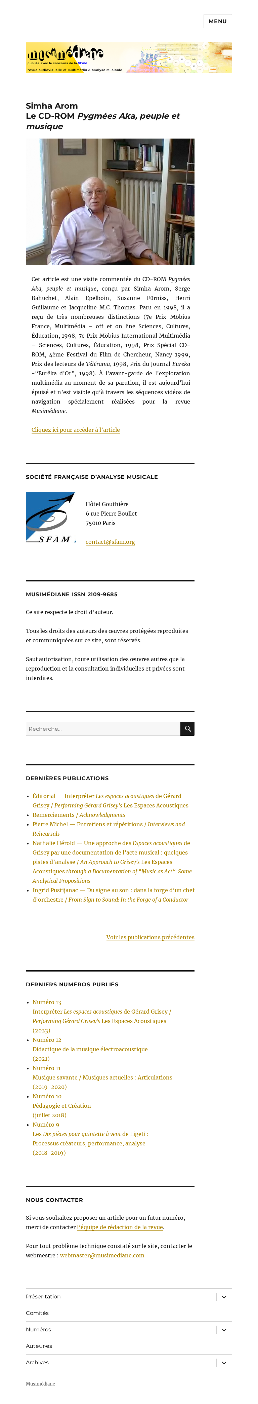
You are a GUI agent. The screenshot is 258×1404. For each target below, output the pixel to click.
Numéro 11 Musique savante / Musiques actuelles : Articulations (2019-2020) (102, 1077)
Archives (37, 1362)
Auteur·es (39, 1346)
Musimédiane (40, 1384)
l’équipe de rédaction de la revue (120, 1227)
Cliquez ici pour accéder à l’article (76, 429)
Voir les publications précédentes (150, 937)
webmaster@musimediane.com (102, 1255)
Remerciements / (79, 814)
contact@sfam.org (110, 541)
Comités (37, 1313)
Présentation (43, 1296)
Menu (218, 21)
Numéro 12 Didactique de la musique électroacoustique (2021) (90, 1049)
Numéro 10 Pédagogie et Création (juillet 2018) (62, 1105)
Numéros (38, 1329)
